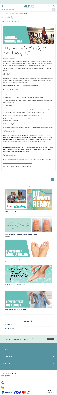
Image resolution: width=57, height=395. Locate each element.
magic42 (9, 377)
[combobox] (28, 9)
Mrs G (2, 21)
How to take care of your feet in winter (15, 284)
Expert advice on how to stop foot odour (15, 309)
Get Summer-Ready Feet (11, 211)
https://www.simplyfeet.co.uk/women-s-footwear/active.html (17, 163)
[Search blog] (52, 179)
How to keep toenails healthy (12, 259)
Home (2, 13)
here (37, 85)
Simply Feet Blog (10, 13)
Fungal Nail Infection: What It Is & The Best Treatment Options (21, 234)
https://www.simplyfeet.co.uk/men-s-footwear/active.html (17, 166)
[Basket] (54, 6)
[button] (50, 391)
